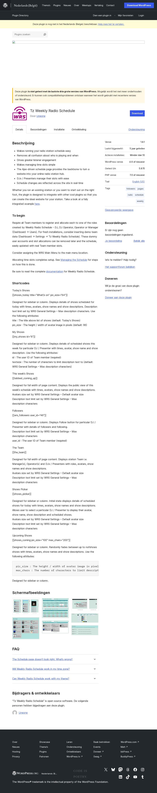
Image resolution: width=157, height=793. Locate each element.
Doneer (99, 751)
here (37, 203)
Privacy (16, 756)
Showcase (44, 742)
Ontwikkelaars (74, 751)
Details (19, 129)
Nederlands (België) (51, 773)
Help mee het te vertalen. (111, 24)
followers (131, 189)
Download (137, 113)
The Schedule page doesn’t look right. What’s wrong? (42, 659)
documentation (54, 271)
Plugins (43, 751)
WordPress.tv (75, 756)
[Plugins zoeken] (45, 34)
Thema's (43, 747)
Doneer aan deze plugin (118, 297)
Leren (69, 742)
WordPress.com (130, 742)
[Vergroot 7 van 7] (94, 629)
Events (97, 747)
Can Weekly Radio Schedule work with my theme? (40, 678)
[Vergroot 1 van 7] (35, 602)
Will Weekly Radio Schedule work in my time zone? (41, 669)
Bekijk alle (139, 240)
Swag (98, 756)
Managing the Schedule (74, 259)
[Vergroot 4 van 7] (64, 624)
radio (130, 195)
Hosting (16, 751)
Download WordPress (139, 5)
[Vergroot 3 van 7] (64, 602)
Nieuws (16, 747)
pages (141, 189)
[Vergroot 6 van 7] (94, 617)
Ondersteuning (136, 129)
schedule (139, 195)
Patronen (44, 756)
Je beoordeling (113, 240)
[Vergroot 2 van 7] (35, 621)
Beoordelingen (38, 129)
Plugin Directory (20, 15)
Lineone (40, 116)
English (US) (138, 181)
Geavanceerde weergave (119, 209)
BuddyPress (128, 756)
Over (14, 742)
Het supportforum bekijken (120, 266)
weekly (140, 201)
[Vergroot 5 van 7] (94, 602)
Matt (124, 747)
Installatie (59, 129)
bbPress (126, 751)
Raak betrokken (102, 742)
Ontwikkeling (79, 129)
